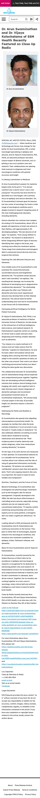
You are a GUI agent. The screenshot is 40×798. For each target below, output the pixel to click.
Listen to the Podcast (10, 608)
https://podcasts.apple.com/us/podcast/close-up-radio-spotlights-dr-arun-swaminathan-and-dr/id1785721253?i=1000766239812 (20, 613)
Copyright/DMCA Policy (13, 794)
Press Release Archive (23, 785)
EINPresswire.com (10, 143)
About (10, 785)
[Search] (26, 19)
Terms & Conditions (29, 790)
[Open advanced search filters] (31, 19)
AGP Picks (5, 3)
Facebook (6, 686)
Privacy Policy (30, 794)
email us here (7, 680)
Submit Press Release (11, 790)
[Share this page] (36, 19)
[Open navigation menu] (4, 19)
